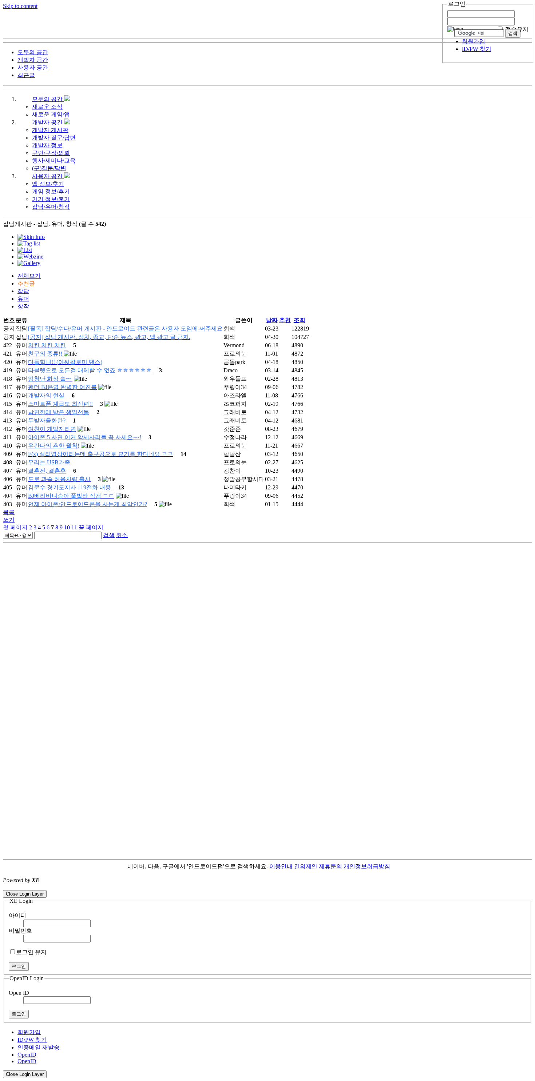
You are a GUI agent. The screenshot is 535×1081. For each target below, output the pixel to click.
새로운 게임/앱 (51, 114)
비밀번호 (20, 931)
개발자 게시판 (50, 130)
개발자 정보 (47, 145)
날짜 (272, 320)
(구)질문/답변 (49, 168)
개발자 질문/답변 (54, 138)
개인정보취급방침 (367, 866)
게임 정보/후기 (51, 191)
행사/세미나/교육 (54, 160)
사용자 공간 (48, 176)
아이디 (17, 915)
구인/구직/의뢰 (51, 153)
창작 (23, 306)
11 (74, 527)
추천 (285, 320)
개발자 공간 (48, 122)
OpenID (26, 1055)
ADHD (399, 866)
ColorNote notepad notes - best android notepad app (63, 887)
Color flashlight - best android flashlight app (174, 887)
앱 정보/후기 (48, 184)
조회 (299, 320)
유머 (23, 299)
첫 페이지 (15, 527)
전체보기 (29, 276)
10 (67, 527)
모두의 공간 (48, 99)
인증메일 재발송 (38, 1047)
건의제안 (305, 866)
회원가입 (473, 41)
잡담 (23, 291)
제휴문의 (330, 866)
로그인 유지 (31, 952)
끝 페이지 (91, 527)
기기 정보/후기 (51, 199)
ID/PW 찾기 (476, 49)
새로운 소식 (47, 107)
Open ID (19, 993)
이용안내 (281, 866)
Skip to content (20, 6)
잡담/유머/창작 (51, 207)
